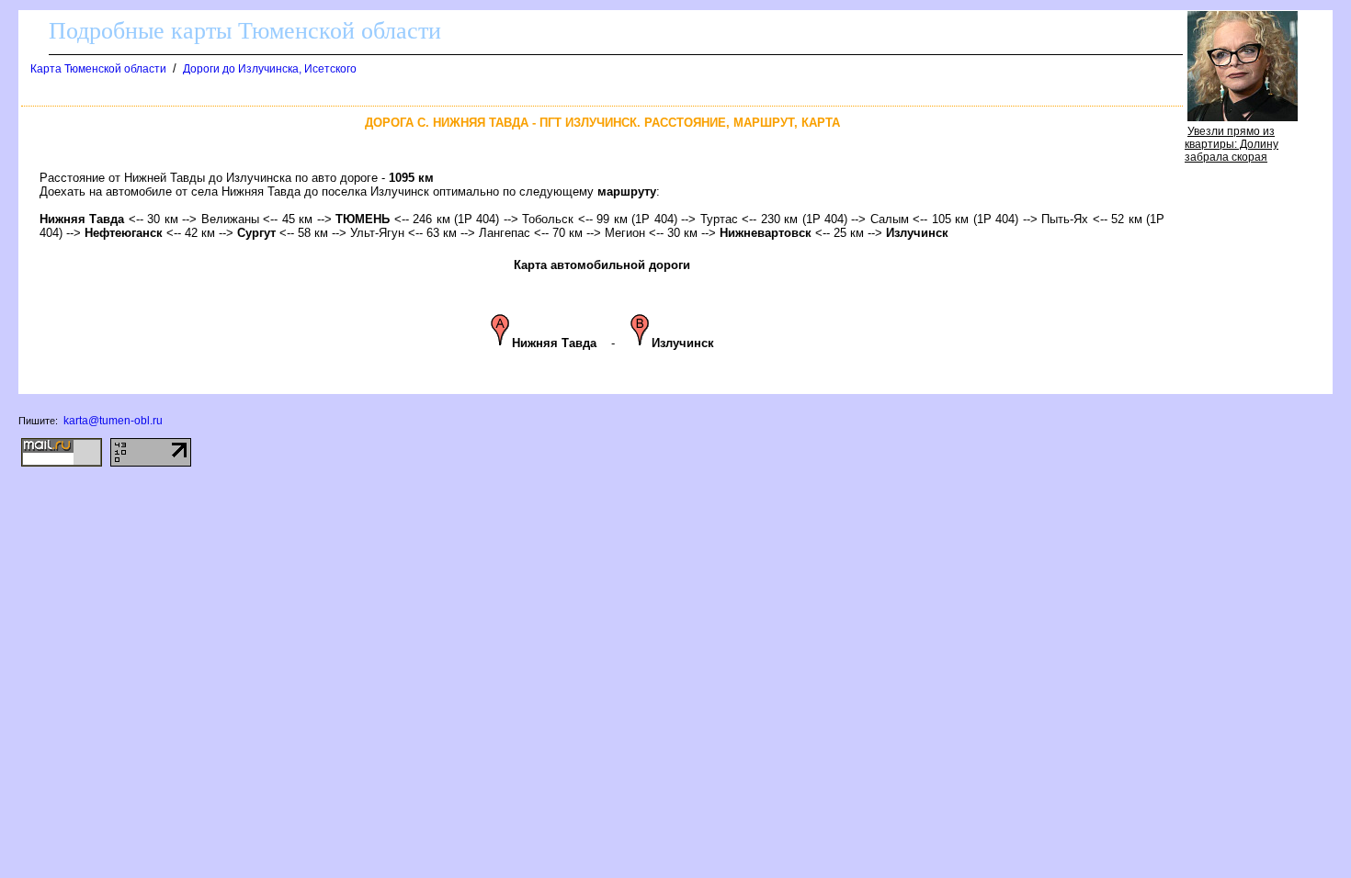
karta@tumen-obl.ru (113, 420)
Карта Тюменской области (98, 68)
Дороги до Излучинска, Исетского (270, 68)
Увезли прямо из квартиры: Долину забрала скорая (1231, 144)
